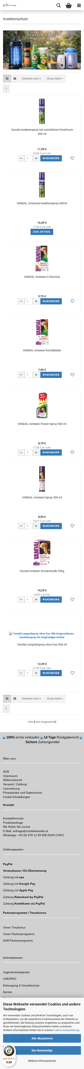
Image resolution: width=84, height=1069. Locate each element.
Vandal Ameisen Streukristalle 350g (42, 571)
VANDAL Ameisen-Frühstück (42, 276)
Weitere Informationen (42, 1060)
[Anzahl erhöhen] (36, 158)
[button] (7, 79)
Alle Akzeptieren (42, 1038)
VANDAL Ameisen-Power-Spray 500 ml (42, 424)
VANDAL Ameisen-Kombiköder (42, 350)
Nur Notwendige (42, 1050)
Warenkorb (51, 158)
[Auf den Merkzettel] (72, 158)
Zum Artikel (42, 231)
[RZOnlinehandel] (8, 5)
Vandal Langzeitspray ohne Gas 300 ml (42, 644)
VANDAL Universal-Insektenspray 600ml (42, 203)
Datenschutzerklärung (66, 1030)
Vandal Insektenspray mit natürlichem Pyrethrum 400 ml (42, 131)
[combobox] (31, 79)
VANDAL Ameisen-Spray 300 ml (42, 497)
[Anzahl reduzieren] (21, 158)
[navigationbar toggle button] (79, 5)
